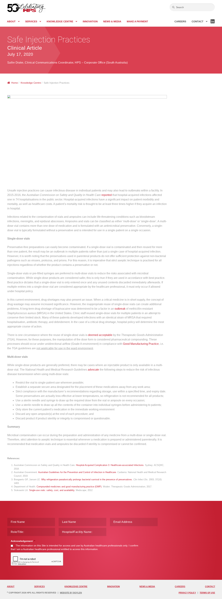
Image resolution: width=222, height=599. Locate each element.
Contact (197, 21)
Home (14, 82)
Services (31, 21)
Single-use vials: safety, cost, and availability (51, 490)
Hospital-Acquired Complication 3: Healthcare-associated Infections (110, 465)
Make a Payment (137, 21)
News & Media (112, 21)
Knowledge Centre (60, 21)
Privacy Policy (187, 593)
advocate (93, 369)
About (11, 21)
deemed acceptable (100, 335)
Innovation (90, 21)
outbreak (120, 308)
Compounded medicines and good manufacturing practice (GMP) (69, 486)
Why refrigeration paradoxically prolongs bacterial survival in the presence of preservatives (86, 479)
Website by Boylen (71, 593)
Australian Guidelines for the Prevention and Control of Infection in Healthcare (77, 472)
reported (106, 194)
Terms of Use (207, 593)
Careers (180, 21)
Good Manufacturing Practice (141, 343)
